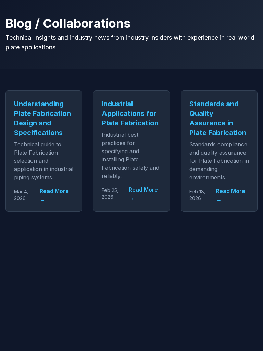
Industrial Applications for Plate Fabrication (130, 113)
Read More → (54, 195)
